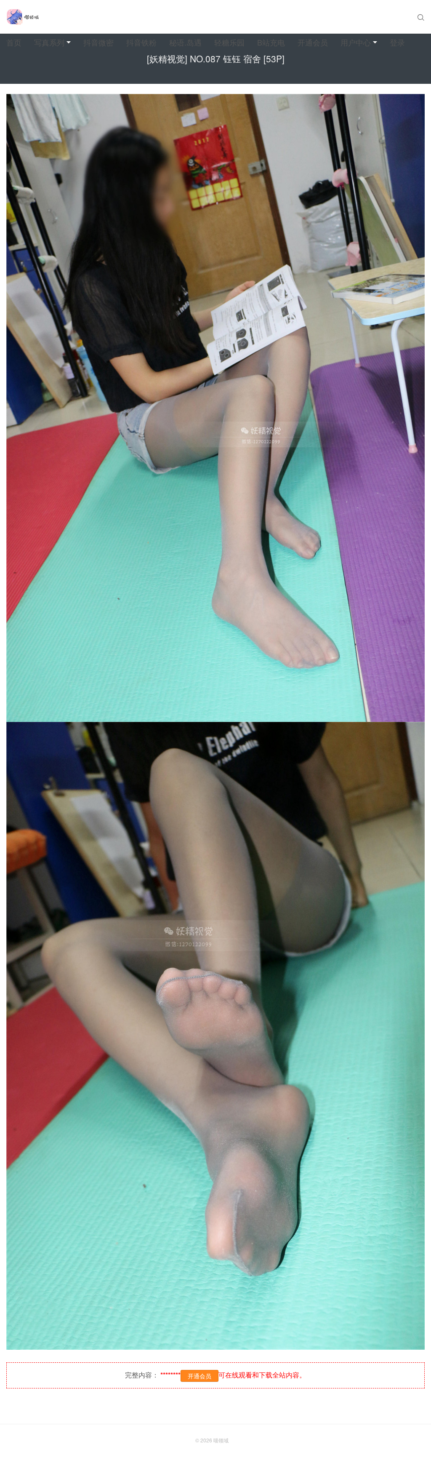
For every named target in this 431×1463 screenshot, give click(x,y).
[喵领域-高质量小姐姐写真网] (22, 16)
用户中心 (356, 42)
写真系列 (49, 42)
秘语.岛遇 (185, 42)
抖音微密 (98, 42)
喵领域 (221, 1440)
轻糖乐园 (229, 42)
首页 (13, 42)
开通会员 (313, 42)
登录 (397, 42)
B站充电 (271, 42)
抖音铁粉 (141, 42)
